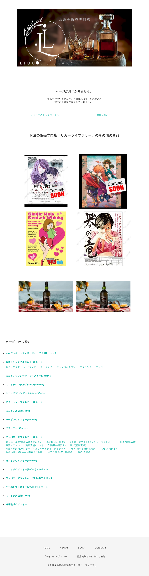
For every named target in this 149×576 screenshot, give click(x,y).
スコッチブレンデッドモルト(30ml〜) (26, 393)
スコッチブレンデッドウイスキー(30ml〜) (28, 376)
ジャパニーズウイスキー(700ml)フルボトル (29, 478)
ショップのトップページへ (45, 115)
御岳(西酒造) (84, 452)
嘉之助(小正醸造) (56, 442)
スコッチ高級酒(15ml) (18, 495)
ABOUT (64, 547)
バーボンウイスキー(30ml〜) (21, 419)
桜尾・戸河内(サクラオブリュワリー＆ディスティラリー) (36, 448)
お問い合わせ (104, 115)
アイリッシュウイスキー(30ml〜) (24, 402)
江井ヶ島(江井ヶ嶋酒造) (60, 452)
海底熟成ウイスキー (16, 504)
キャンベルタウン (66, 367)
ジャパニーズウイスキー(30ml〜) (24, 437)
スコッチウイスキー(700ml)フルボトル (27, 469)
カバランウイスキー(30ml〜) (21, 460)
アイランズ (86, 367)
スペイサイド (13, 367)
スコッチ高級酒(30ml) (18, 411)
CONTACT (100, 547)
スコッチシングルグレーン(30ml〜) (25, 384)
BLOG (81, 547)
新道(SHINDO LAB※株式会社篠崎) (25, 452)
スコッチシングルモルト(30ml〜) (24, 362)
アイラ (99, 367)
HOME (46, 547)
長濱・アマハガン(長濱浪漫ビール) (24, 445)
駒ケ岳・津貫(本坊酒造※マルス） (24, 442)
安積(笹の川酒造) (56, 445)
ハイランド (30, 367)
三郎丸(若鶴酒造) (127, 442)
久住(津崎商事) (109, 448)
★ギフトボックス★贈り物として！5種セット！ (31, 353)
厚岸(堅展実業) (78, 445)
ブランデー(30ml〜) (17, 428)
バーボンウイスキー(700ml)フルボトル (27, 487)
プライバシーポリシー (55, 556)
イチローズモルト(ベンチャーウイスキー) (91, 442)
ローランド (46, 367)
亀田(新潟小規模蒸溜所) (83, 448)
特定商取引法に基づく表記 (91, 556)
